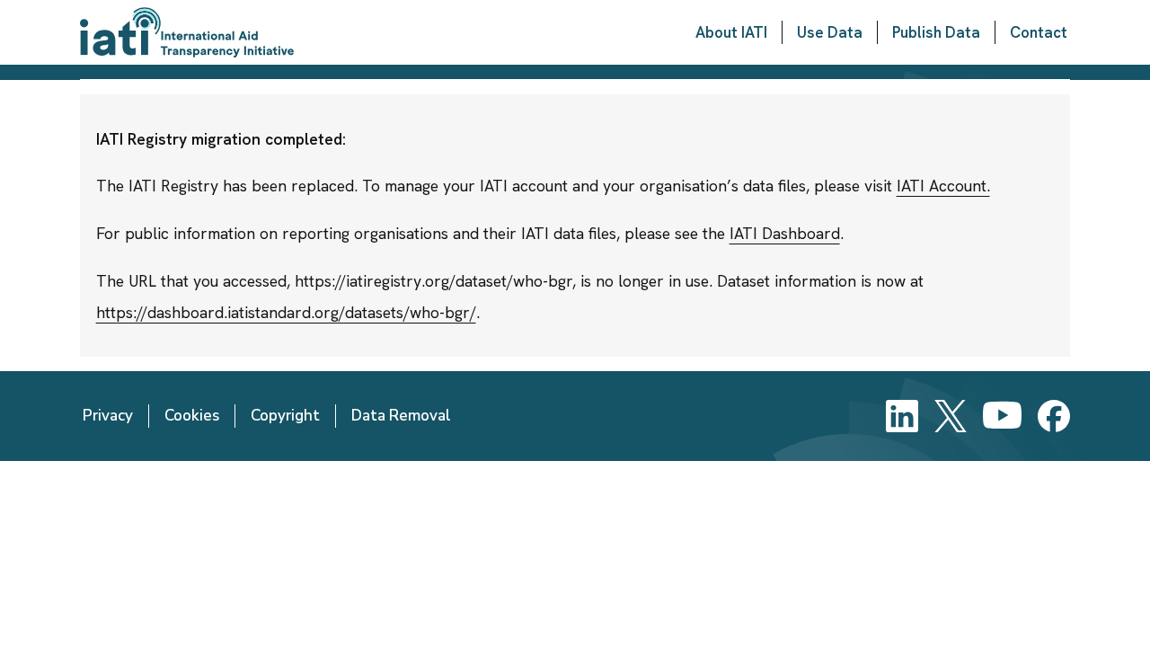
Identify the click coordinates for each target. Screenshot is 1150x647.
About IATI (731, 32)
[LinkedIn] (902, 416)
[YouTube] (1002, 416)
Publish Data (936, 32)
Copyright (285, 415)
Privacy (108, 415)
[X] (950, 416)
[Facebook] (1054, 416)
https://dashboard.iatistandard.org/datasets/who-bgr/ (286, 312)
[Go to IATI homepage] (187, 32)
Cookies (191, 415)
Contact (1038, 32)
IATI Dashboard (785, 233)
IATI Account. (943, 185)
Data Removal (401, 415)
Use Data (829, 32)
